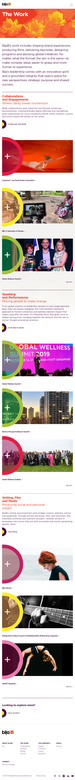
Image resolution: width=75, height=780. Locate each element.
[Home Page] (6, 4)
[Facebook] (55, 776)
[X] (59, 776)
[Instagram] (64, 776)
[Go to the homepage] (8, 733)
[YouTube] (72, 776)
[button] (71, 4)
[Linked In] (68, 776)
